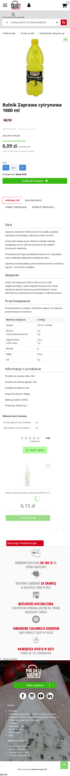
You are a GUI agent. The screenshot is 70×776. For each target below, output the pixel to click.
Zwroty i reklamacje (19, 752)
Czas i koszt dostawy (19, 746)
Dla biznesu (15, 732)
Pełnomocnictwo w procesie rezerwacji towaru (32, 713)
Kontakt (13, 710)
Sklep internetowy (31, 769)
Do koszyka (26, 517)
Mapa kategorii (16, 726)
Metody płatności (17, 749)
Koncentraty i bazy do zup (52, 33)
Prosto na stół (27, 33)
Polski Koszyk (9, 33)
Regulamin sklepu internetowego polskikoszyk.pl (34, 716)
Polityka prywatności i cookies (24, 720)
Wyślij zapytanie (40, 685)
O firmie (13, 723)
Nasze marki (15, 729)
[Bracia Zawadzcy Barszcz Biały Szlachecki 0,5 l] (28, 475)
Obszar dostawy (10, 659)
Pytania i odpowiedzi (19, 755)
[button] (5, 5)
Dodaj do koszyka (32, 180)
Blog (11, 735)
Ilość (4, 162)
